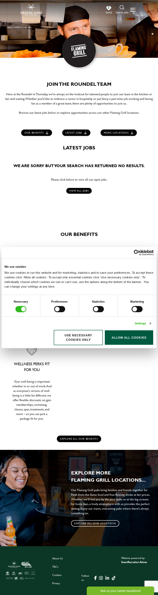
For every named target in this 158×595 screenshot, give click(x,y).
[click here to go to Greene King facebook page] (95, 577)
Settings (140, 323)
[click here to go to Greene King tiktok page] (113, 577)
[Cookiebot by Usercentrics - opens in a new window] (137, 252)
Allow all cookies (129, 337)
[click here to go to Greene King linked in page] (107, 577)
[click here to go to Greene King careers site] (20, 571)
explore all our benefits (79, 438)
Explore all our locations (95, 523)
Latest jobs (74, 132)
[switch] (59, 309)
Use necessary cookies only (78, 337)
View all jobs (79, 190)
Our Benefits (34, 132)
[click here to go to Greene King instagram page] (101, 577)
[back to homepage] (31, 10)
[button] (122, 9)
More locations (116, 132)
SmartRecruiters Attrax (134, 562)
